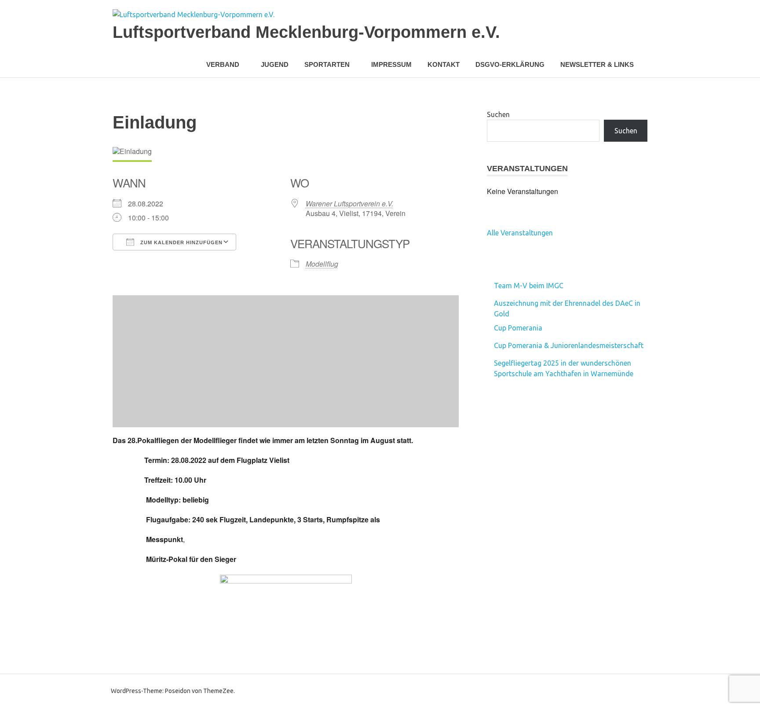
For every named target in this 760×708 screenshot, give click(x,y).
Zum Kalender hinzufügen (181, 242)
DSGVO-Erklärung (509, 64)
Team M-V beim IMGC (528, 286)
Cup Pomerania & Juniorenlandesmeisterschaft (568, 345)
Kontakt (444, 64)
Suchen (498, 114)
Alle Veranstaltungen (520, 233)
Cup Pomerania (518, 328)
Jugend (275, 64)
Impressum (391, 64)
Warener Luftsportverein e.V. (349, 203)
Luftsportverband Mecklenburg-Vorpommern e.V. (306, 32)
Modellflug (322, 264)
